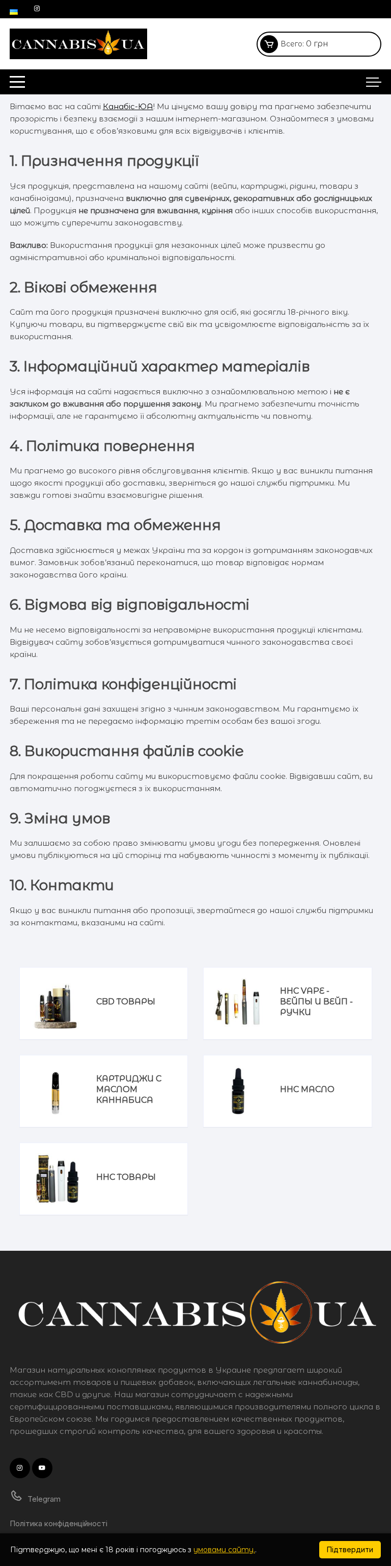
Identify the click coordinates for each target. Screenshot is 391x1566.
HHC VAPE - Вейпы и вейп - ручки (316, 1001)
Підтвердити (350, 1549)
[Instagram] (37, 9)
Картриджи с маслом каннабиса (128, 1089)
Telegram (43, 1499)
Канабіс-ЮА (128, 106)
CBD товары (125, 1001)
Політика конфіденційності (58, 1523)
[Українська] (14, 9)
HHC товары (126, 1177)
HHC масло (307, 1089)
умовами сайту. (224, 1549)
